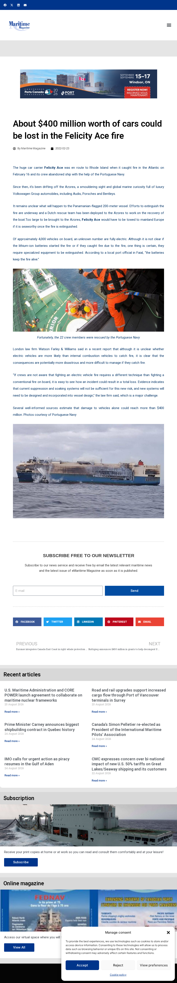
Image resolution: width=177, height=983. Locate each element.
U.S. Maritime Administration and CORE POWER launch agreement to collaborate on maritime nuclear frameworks (43, 695)
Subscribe (21, 862)
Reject (118, 965)
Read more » (12, 711)
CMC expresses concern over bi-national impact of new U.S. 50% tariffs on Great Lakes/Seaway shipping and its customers (129, 764)
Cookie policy (118, 974)
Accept (82, 965)
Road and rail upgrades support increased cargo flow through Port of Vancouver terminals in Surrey (129, 695)
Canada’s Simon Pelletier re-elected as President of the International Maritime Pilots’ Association (126, 729)
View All (19, 947)
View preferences (154, 965)
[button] (168, 932)
